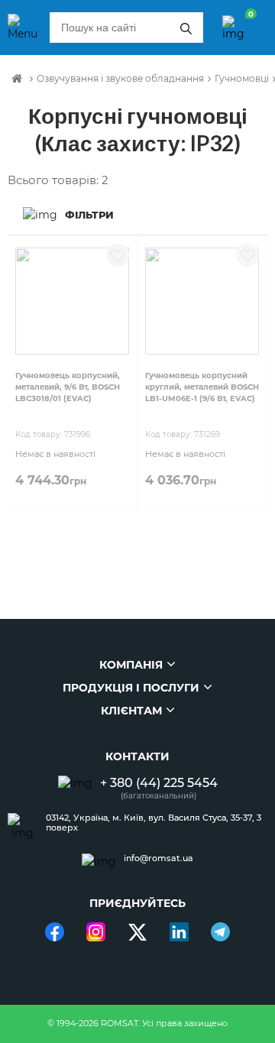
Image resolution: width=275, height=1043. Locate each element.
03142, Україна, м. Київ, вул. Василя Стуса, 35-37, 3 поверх (153, 823)
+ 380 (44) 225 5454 (159, 783)
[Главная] (17, 79)
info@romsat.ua (158, 858)
